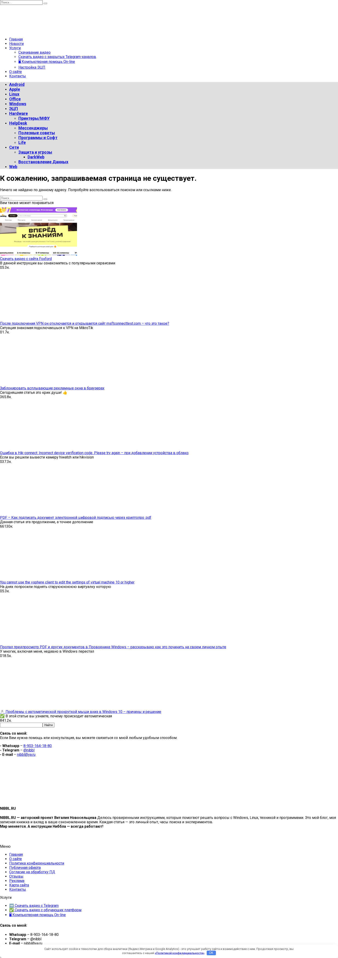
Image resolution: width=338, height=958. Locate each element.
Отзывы (16, 876)
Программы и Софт (37, 137)
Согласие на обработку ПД (32, 872)
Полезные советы (36, 132)
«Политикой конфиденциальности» (179, 953)
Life (22, 142)
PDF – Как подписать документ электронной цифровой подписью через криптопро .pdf (75, 517)
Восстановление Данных (43, 161)
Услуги (15, 48)
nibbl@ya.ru (26, 754)
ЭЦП (13, 108)
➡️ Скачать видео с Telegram (34, 905)
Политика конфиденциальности (36, 863)
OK (211, 953)
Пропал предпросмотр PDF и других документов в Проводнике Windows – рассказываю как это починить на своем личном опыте (113, 647)
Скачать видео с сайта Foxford (26, 259)
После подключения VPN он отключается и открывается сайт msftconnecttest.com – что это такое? (84, 323)
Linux (14, 94)
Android (17, 84)
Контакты (17, 76)
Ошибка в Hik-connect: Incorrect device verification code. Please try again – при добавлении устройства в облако (94, 453)
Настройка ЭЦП (31, 67)
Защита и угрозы (35, 152)
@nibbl (28, 750)
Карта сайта (19, 885)
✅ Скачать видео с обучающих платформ (45, 910)
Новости (16, 43)
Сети (14, 147)
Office (15, 98)
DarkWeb (36, 157)
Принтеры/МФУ (34, 118)
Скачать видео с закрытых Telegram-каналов (57, 57)
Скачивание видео (34, 52)
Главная (16, 39)
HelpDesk (18, 123)
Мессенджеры (33, 128)
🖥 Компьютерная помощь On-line (46, 61)
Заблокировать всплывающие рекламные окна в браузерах (52, 388)
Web (13, 166)
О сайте (15, 72)
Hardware (18, 113)
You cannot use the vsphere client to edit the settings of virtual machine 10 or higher (67, 582)
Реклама (16, 881)
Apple (14, 89)
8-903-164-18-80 (37, 746)
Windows (17, 103)
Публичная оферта (25, 867)
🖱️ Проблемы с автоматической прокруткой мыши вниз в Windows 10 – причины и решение (80, 712)
